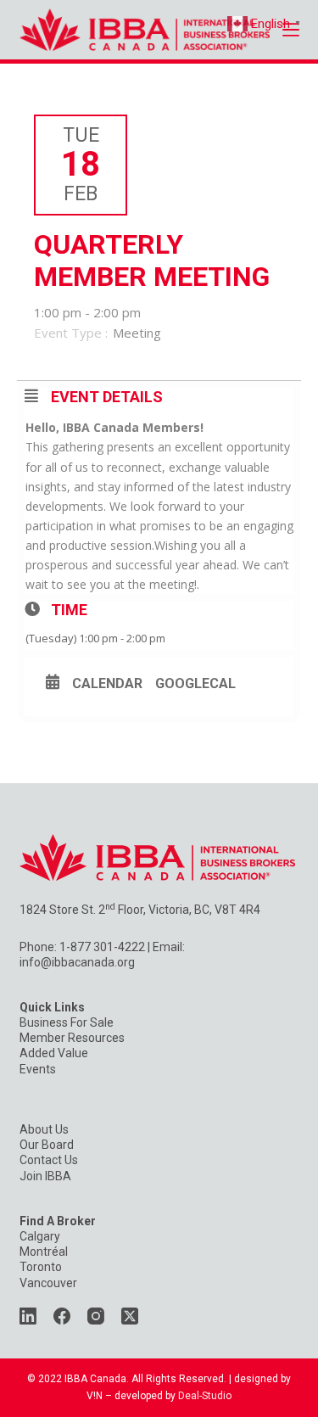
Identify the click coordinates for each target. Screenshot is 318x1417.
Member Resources (72, 1038)
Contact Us (49, 1160)
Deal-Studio (205, 1396)
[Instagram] (95, 1316)
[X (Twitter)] (129, 1316)
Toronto (41, 1267)
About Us (44, 1129)
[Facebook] (61, 1316)
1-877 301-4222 (102, 947)
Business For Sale (67, 1022)
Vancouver (48, 1283)
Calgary (40, 1236)
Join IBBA (45, 1176)
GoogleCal (195, 684)
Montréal (44, 1251)
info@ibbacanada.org (77, 962)
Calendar (107, 684)
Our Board (47, 1144)
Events (38, 1069)
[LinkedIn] (28, 1316)
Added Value (54, 1053)
